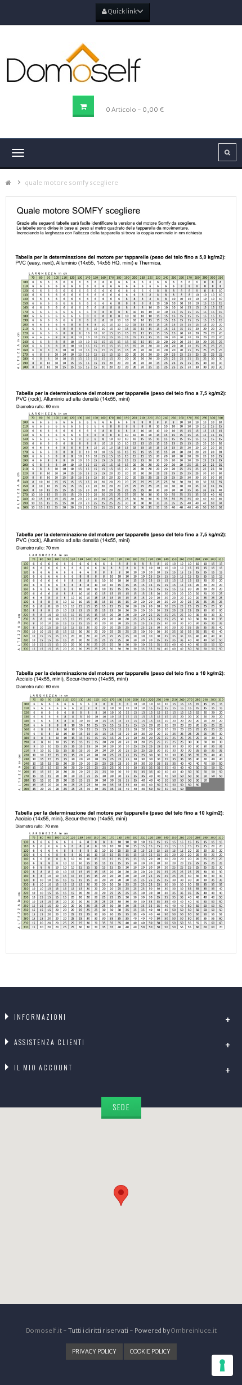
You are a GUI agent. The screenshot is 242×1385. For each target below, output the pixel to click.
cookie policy (150, 1351)
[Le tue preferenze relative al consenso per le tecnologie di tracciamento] (222, 1365)
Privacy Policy (94, 1351)
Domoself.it (44, 1330)
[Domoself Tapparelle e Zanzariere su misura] (121, 63)
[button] (121, 1195)
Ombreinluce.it (194, 1330)
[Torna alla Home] (8, 183)
